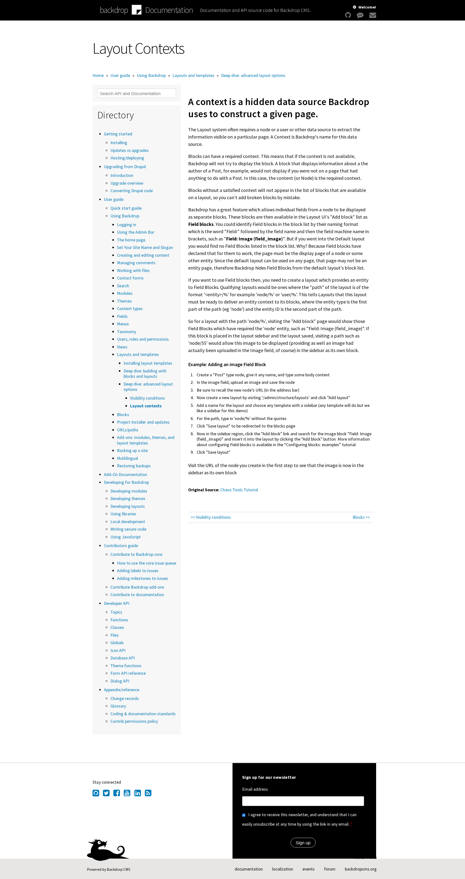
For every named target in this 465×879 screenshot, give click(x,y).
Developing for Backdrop (126, 482)
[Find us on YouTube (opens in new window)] (129, 794)
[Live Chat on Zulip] (360, 15)
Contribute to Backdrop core (136, 554)
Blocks (123, 414)
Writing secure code (128, 529)
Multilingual (127, 458)
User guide (120, 75)
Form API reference (128, 673)
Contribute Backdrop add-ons (137, 587)
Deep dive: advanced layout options (253, 75)
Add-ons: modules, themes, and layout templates (145, 440)
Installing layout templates (148, 363)
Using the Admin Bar (135, 232)
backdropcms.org (361, 869)
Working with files (133, 270)
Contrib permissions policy (134, 721)
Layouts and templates (193, 75)
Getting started (118, 134)
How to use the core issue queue (146, 563)
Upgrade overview (126, 183)
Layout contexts (146, 406)
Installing (118, 142)
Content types (130, 308)
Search (123, 285)
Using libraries (123, 514)
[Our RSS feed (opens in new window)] (150, 794)
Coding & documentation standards (143, 713)
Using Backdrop (151, 75)
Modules (124, 293)
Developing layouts (127, 506)
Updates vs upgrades (129, 150)
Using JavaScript (125, 537)
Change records (124, 698)
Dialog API (119, 681)
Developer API (116, 603)
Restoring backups (134, 465)
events (308, 869)
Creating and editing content (143, 255)
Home (98, 75)
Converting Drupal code (131, 190)
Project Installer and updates (143, 422)
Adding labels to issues (137, 570)
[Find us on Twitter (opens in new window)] (108, 794)
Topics (116, 612)
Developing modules (128, 491)
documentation (249, 869)
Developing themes (127, 498)
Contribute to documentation (137, 594)
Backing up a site (132, 450)
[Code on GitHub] (348, 15)
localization (282, 869)
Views (122, 347)
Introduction (121, 175)
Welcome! (367, 7)
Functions (119, 620)
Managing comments (136, 262)
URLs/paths (127, 430)
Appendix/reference (121, 689)
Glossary (118, 706)
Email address (255, 789)
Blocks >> (361, 517)
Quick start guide (126, 208)
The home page (131, 240)
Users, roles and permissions (143, 339)
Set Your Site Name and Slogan (145, 247)
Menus (123, 324)
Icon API (117, 650)
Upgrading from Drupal (125, 166)
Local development (127, 521)
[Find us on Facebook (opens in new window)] (118, 794)
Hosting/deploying (127, 158)
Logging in (126, 224)
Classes (117, 627)
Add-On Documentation (125, 474)
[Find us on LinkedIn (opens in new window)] (139, 794)
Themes (124, 301)
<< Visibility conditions (211, 517)
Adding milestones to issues (142, 578)
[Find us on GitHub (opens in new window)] (98, 794)
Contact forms (130, 278)
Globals (117, 642)
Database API (122, 658)
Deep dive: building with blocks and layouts (145, 373)
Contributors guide (121, 545)
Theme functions (125, 665)
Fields (122, 316)
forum (329, 869)
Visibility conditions (147, 398)
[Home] (136, 10)
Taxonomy (126, 331)
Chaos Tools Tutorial (239, 490)
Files (114, 635)
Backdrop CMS (118, 869)
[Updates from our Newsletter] (372, 15)
